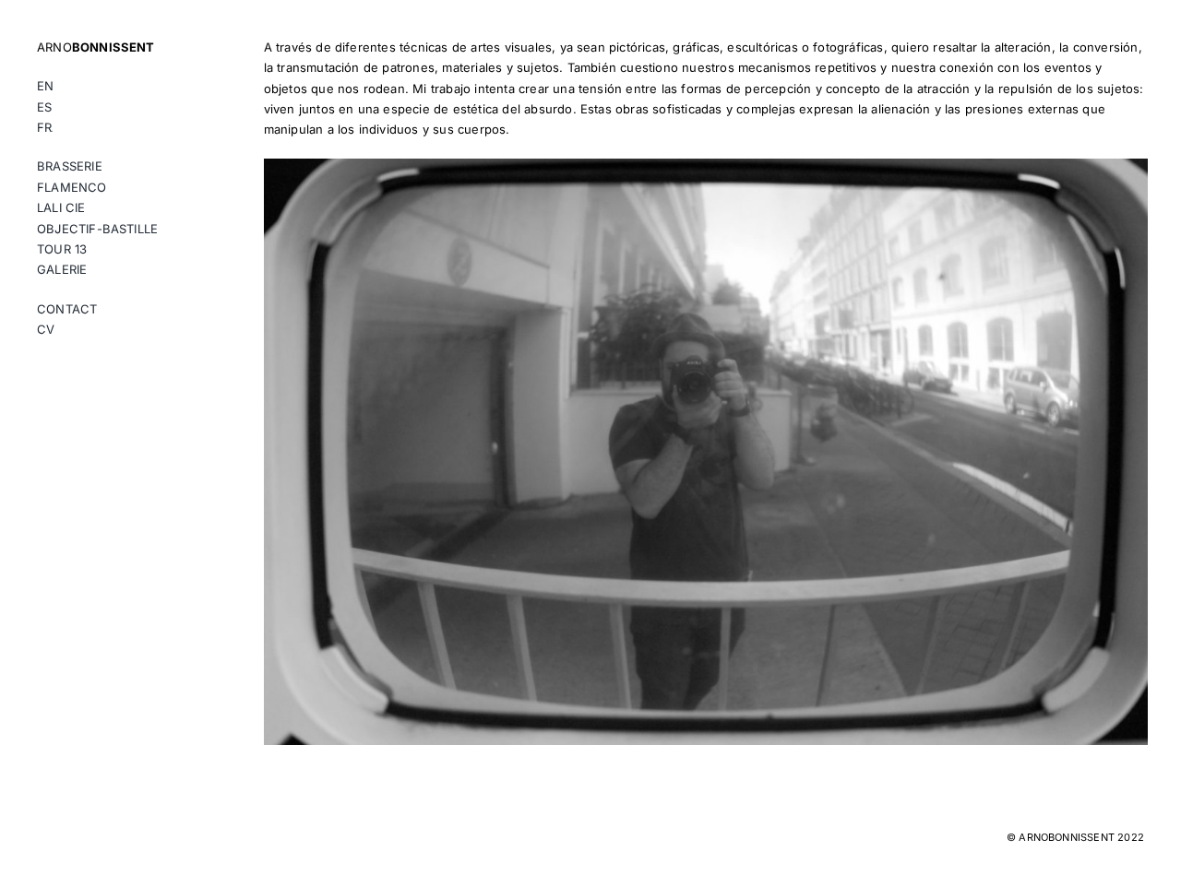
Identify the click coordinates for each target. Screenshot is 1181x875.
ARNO (96, 47)
